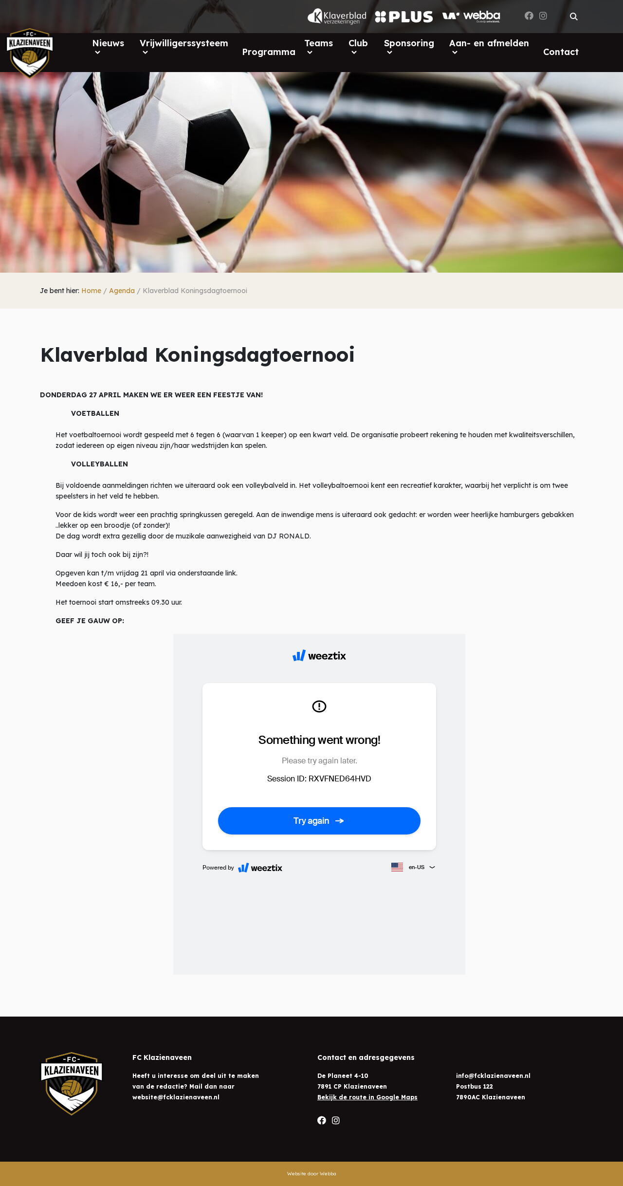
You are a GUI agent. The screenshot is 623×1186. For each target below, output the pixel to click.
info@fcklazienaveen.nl (493, 1075)
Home (91, 290)
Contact (561, 51)
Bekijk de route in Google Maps (367, 1097)
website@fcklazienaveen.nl (176, 1097)
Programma (268, 51)
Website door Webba (311, 1173)
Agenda (122, 290)
